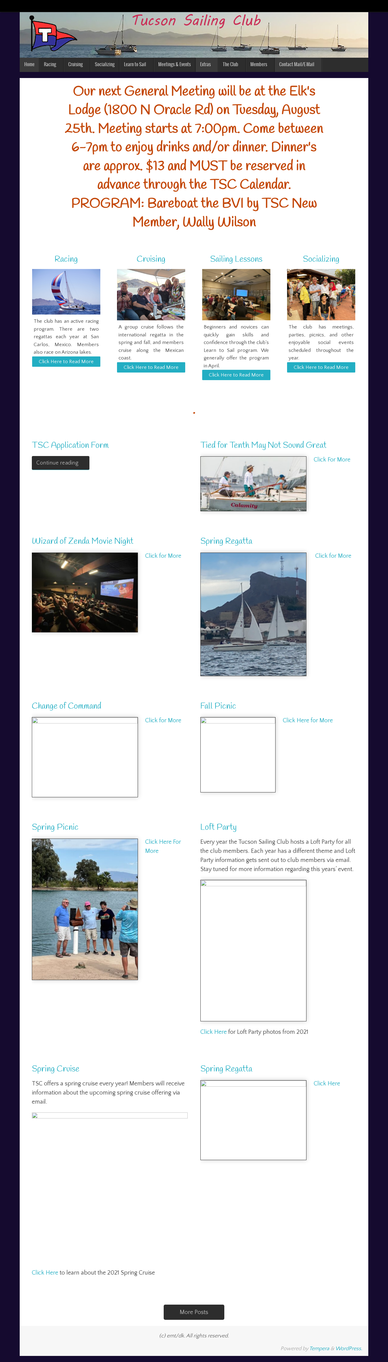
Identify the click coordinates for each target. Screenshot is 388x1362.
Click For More (332, 459)
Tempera (319, 1349)
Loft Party (218, 827)
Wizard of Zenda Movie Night (82, 541)
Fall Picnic (218, 706)
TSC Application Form (70, 445)
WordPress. (348, 1349)
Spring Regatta (226, 541)
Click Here (213, 1032)
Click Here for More (308, 720)
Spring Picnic (55, 827)
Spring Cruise (55, 1069)
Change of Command (66, 706)
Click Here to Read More (66, 361)
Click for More (163, 556)
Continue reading (57, 463)
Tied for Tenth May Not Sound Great (263, 445)
